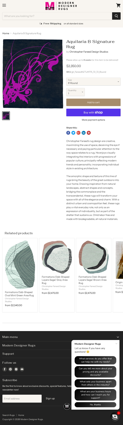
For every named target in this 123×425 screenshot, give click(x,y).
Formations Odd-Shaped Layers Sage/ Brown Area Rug (93, 280)
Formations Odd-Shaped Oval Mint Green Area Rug (19, 294)
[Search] (116, 16)
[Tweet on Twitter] (73, 133)
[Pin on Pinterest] (89, 133)
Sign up (50, 398)
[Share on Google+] (78, 133)
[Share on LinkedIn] (84, 133)
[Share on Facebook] (68, 133)
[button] (114, 416)
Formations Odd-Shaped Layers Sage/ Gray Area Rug (55, 280)
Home (5, 33)
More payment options (93, 120)
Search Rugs (8, 415)
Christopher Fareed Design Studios (89, 51)
